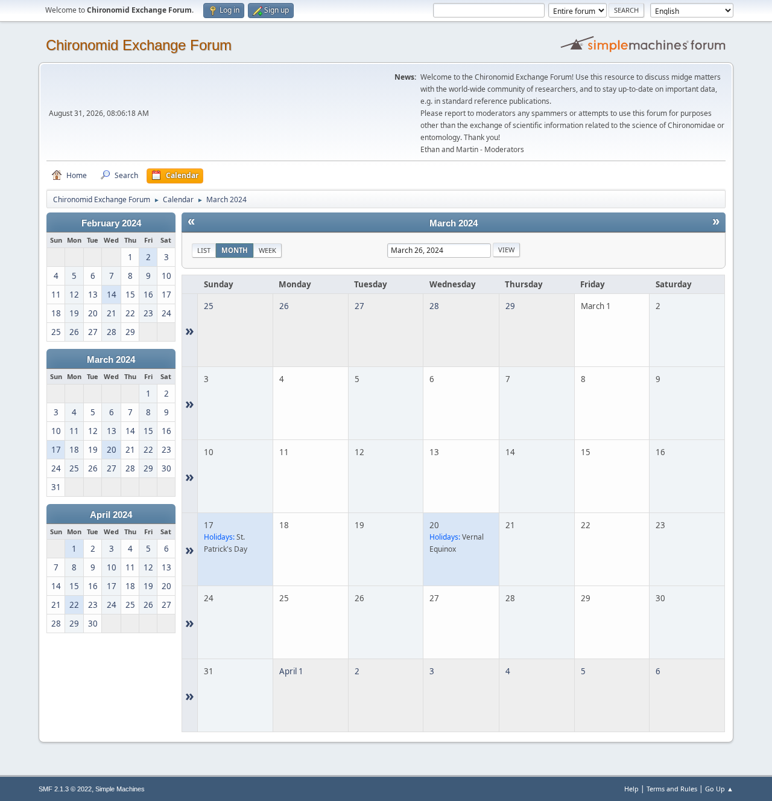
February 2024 (111, 223)
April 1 (291, 671)
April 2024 (111, 515)
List (203, 250)
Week (267, 250)
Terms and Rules (672, 788)
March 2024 (111, 360)
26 (284, 306)
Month (234, 250)
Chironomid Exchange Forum (139, 45)
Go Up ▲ (719, 788)
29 (510, 306)
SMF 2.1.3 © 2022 (65, 789)
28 (434, 306)
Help (631, 788)
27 (359, 306)
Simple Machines (120, 789)
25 (209, 306)
